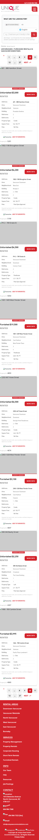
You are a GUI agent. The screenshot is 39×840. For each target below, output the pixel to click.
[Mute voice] (22, 24)
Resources (7, 779)
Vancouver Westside (11, 713)
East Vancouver (9, 727)
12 (10, 62)
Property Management (12, 742)
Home (3, 46)
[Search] (34, 34)
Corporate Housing (11, 751)
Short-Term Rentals (11, 755)
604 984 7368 (30, 3)
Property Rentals (10, 746)
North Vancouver (10, 718)
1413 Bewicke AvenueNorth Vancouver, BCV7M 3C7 (12, 799)
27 (20, 62)
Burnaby (6, 731)
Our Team (7, 770)
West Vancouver (9, 722)
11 (35, 57)
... (14, 57)
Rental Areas (10, 704)
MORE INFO (31, 94)
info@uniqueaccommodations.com (15, 824)
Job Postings (8, 784)
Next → (27, 62)
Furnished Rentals (10, 760)
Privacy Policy (19, 837)
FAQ (5, 775)
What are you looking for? (15, 19)
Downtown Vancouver (12, 709)
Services (8, 737)
